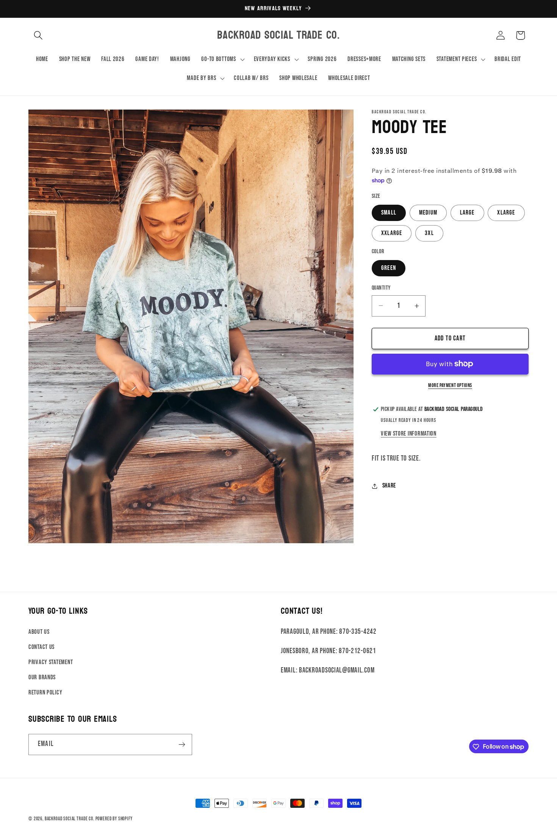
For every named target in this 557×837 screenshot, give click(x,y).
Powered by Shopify (114, 819)
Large (467, 212)
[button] (38, 35)
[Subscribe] (182, 744)
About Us (39, 631)
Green (388, 268)
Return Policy (45, 692)
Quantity (381, 288)
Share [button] (389, 485)
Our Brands (42, 677)
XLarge (506, 212)
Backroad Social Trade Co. (69, 819)
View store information (409, 433)
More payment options (450, 385)
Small (388, 212)
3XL (429, 233)
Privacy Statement (50, 662)
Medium (428, 212)
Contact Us (41, 646)
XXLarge (391, 233)
